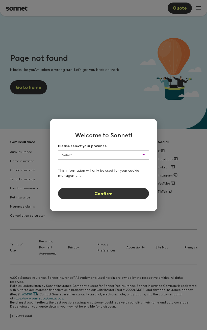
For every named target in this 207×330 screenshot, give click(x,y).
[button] (103, 154)
